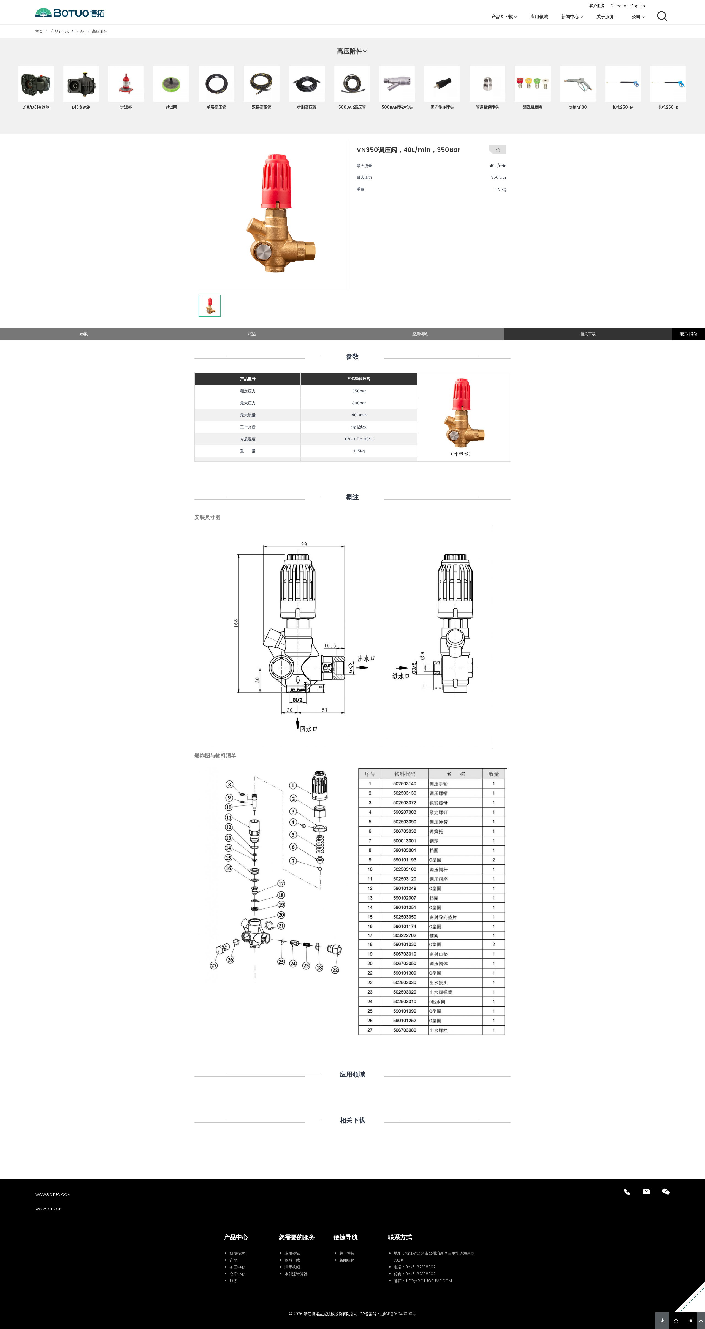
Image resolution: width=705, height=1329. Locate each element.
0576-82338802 (420, 1267)
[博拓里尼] (69, 12)
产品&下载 (60, 31)
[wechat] (666, 1191)
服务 (233, 1281)
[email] (646, 1191)
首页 (39, 31)
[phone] (627, 1191)
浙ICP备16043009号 (398, 1314)
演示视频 (292, 1267)
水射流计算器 (296, 1274)
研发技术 (237, 1253)
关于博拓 (347, 1253)
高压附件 (99, 31)
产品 (80, 31)
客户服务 (597, 6)
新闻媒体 (347, 1260)
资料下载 (292, 1260)
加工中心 (237, 1267)
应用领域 (539, 16)
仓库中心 (237, 1274)
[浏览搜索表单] (662, 16)
